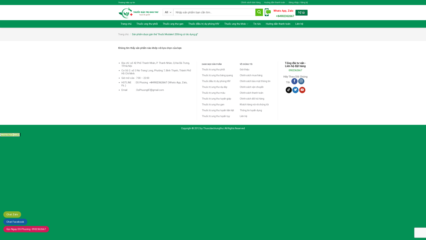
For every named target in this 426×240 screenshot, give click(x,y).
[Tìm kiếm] (259, 12)
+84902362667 (285, 16)
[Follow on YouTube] (302, 90)
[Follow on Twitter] (295, 90)
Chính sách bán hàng (251, 2)
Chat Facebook (15, 221)
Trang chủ (126, 23)
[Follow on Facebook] (294, 81)
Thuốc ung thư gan (173, 23)
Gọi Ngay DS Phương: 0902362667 (26, 229)
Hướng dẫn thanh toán (274, 2)
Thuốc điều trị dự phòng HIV (203, 23)
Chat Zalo (12, 214)
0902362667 (295, 70)
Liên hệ (299, 23)
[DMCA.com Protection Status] (10, 134)
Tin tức (257, 23)
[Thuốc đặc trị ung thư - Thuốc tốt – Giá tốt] (138, 12)
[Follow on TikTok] (289, 90)
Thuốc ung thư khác (235, 23)
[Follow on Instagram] (301, 81)
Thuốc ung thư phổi (147, 23)
